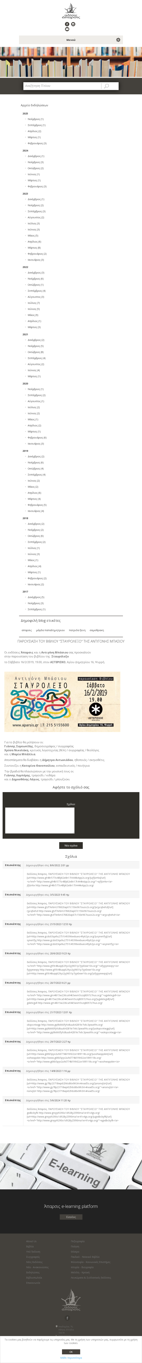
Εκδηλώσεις (32, 1272)
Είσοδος (71, 1217)
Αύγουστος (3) (36, 296)
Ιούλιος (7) (34, 302)
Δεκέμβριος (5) (36, 597)
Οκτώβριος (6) (36, 535)
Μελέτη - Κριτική (80, 1272)
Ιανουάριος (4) (36, 511)
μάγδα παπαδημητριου (50, 630)
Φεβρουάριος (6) (37, 437)
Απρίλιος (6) (34, 241)
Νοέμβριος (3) (36, 162)
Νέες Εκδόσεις (34, 1262)
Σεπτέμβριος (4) (37, 290)
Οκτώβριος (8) (36, 352)
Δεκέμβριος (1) (36, 156)
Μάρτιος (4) (34, 498)
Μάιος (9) (33, 315)
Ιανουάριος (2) (36, 584)
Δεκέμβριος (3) (36, 272)
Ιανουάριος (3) (36, 259)
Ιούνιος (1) (34, 174)
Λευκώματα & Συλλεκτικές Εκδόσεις (91, 1277)
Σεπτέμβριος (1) (37, 125)
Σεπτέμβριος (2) (37, 395)
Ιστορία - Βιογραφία (82, 1267)
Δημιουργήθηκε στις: (37, 865)
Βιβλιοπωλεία (34, 1277)
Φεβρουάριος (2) (37, 253)
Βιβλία (30, 1246)
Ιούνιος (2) (34, 413)
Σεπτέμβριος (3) (37, 211)
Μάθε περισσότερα (71, 1357)
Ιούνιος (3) (34, 229)
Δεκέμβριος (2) (36, 340)
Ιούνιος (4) (34, 370)
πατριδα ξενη (77, 630)
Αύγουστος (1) (36, 401)
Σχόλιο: (71, 804)
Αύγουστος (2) (36, 217)
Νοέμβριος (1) (36, 119)
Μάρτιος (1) (34, 137)
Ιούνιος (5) (34, 309)
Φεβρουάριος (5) (37, 504)
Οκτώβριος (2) (36, 168)
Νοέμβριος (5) (36, 346)
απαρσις (27, 630)
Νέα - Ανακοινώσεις (37, 1267)
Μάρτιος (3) (34, 327)
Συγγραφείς (33, 1256)
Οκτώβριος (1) (36, 284)
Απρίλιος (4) (34, 566)
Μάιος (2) (33, 486)
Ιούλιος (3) (34, 223)
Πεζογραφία (78, 1241)
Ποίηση (75, 1246)
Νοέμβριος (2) (36, 205)
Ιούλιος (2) (34, 407)
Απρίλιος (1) (34, 321)
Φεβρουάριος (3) (37, 143)
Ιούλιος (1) (34, 548)
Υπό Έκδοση (33, 1251)
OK (71, 1352)
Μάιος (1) (33, 419)
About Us (31, 1241)
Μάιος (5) (33, 235)
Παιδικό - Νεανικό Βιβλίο (85, 1256)
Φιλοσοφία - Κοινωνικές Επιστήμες (90, 1262)
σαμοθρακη (97, 630)
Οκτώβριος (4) (36, 468)
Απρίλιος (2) (34, 131)
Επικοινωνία (33, 1282)
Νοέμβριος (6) (36, 278)
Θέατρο (75, 1251)
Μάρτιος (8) (34, 247)
